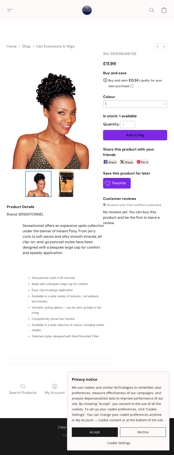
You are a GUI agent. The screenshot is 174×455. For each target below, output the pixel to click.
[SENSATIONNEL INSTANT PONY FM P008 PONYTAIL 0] (38, 184)
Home (12, 46)
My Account (55, 392)
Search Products (22, 392)
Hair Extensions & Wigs (55, 46)
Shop (26, 46)
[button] (87, 10)
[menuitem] (157, 46)
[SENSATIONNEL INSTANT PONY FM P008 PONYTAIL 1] (66, 184)
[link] (119, 441)
